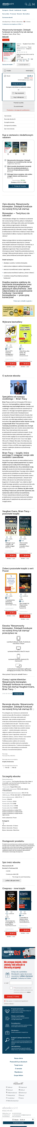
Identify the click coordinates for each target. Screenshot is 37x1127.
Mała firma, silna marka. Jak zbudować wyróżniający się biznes (24, 354)
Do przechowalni (18, 106)
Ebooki (11, 10)
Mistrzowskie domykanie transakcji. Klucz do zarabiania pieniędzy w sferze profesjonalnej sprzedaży (19, 168)
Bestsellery (26, 14)
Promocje (13, 14)
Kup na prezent (19, 93)
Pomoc (25, 674)
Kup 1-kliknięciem (19, 97)
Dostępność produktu (10, 125)
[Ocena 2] (19, 52)
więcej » (29, 992)
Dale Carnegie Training (10, 604)
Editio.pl (22, 1090)
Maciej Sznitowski (23, 355)
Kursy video (5, 14)
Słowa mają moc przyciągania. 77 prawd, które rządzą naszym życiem (10, 924)
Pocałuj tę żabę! (14, 482)
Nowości (19, 14)
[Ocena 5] (24, 52)
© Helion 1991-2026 (7, 1110)
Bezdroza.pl (23, 1092)
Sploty (22, 1098)
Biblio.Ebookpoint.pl (13, 1100)
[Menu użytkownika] (29, 4)
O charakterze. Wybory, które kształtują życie (24, 919)
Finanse (15, 828)
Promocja (5, 40)
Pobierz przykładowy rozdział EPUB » (12, 811)
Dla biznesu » (15, 1030)
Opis (7, 116)
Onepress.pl (23, 1087)
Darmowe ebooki (7, 17)
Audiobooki (17, 10)
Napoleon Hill (22, 608)
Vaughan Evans (27, 44)
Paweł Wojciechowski (10, 925)
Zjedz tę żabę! (27, 482)
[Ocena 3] (21, 52)
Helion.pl (10, 1087)
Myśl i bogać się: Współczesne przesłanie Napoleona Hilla (24, 606)
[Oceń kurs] (7, 693)
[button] (31, 335)
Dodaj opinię (18, 694)
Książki (24, 10)
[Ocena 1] (17, 52)
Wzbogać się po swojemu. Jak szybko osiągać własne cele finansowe (19, 175)
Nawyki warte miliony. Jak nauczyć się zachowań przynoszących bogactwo (17, 480)
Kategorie (5, 10)
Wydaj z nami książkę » (18, 1016)
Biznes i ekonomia (7, 825)
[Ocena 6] (26, 52)
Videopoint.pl (11, 1095)
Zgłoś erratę (5, 815)
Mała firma (16, 830)
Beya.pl (22, 1095)
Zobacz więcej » (9, 1003)
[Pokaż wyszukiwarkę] (26, 4)
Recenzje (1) (9, 119)
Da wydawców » (16, 1023)
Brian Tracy (17, 163)
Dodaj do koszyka (18, 84)
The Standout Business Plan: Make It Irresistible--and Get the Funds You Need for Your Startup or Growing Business (17, 783)
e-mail (6, 983)
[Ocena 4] (23, 52)
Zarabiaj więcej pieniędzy (15, 477)
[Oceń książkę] (25, 52)
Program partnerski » (17, 1009)
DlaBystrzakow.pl (12, 1092)
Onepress (29, 48)
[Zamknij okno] (32, 1119)
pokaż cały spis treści (12, 880)
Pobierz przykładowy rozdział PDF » (12, 810)
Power (29, 47)
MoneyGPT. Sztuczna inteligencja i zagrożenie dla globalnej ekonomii (11, 354)
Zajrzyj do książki (7, 64)
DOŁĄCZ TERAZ (13, 997)
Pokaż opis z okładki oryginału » (22, 301)
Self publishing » (16, 1046)
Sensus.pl (10, 1090)
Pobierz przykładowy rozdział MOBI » (12, 813)
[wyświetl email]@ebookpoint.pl (23, 1115)
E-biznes (15, 825)
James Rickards (9, 355)
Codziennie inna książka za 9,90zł (11, 24)
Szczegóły (9, 122)
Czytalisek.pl (11, 1098)
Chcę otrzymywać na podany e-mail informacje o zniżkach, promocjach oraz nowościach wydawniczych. (23, 990)
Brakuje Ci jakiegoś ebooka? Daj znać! (20, 1038)
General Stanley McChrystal (26, 922)
